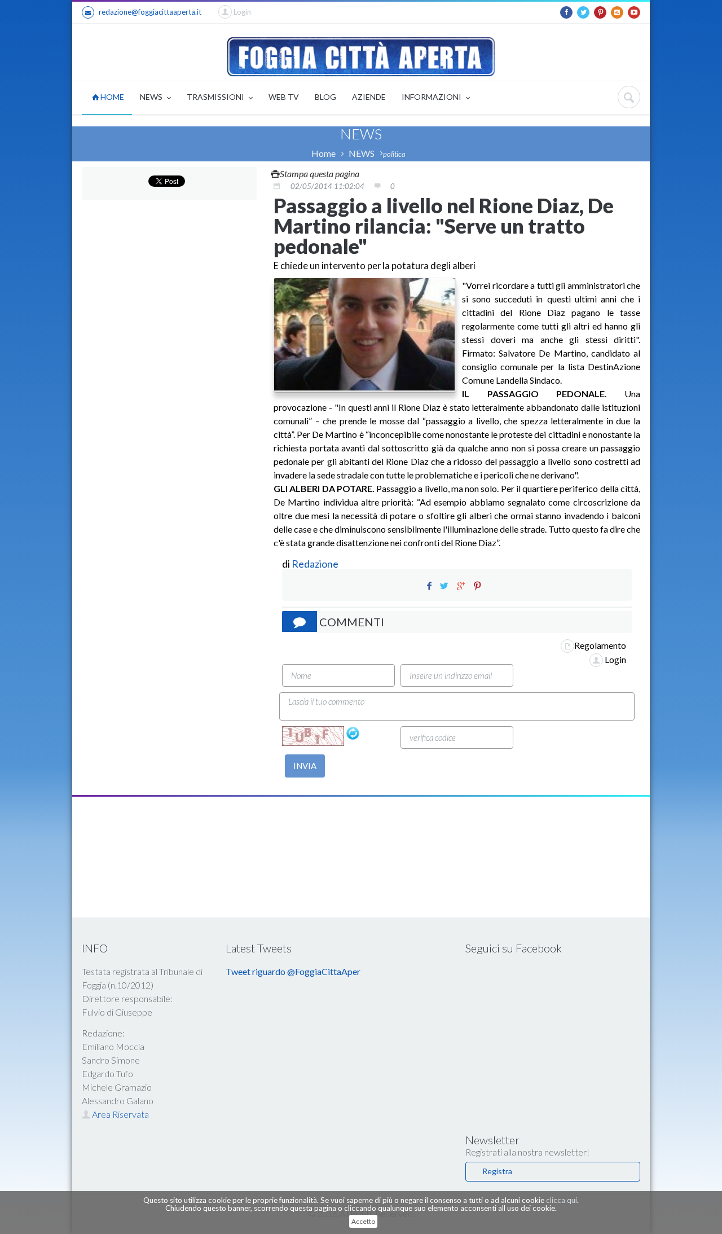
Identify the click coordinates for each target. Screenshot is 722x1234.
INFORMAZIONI (432, 97)
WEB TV (283, 97)
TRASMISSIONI (216, 97)
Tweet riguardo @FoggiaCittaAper (293, 971)
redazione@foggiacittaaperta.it (150, 11)
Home (323, 153)
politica (394, 154)
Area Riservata (119, 1114)
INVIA (304, 766)
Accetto (363, 1221)
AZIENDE (369, 97)
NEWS (152, 97)
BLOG (325, 97)
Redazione (316, 563)
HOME (111, 97)
